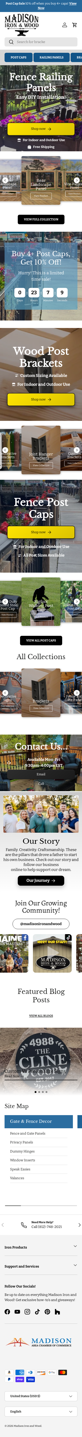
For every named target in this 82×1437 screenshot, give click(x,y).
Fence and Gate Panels (27, 1133)
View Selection (41, 708)
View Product (41, 196)
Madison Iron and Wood (27, 1425)
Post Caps (18, 57)
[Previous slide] (5, 180)
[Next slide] (77, 180)
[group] (41, 1062)
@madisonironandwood (41, 924)
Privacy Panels (21, 1142)
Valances (17, 1178)
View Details (68, 6)
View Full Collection (41, 219)
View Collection (41, 465)
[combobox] (41, 41)
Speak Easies (20, 1169)
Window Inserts (22, 1160)
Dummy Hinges (22, 1151)
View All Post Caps (41, 640)
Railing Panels (52, 57)
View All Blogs (41, 1015)
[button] (35, 1092)
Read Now (12, 1080)
